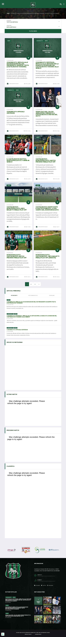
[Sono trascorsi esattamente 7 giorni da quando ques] (47, 601)
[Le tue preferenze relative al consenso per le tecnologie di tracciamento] (2, 634)
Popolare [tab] (51, 295)
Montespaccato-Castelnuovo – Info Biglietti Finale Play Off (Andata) (47, 256)
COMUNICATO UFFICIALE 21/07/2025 (15, 112)
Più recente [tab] (14, 295)
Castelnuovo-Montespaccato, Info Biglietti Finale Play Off (17, 208)
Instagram (50, 585)
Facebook (38, 585)
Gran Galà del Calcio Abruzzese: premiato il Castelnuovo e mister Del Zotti (46, 114)
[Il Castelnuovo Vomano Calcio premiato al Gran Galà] (38, 610)
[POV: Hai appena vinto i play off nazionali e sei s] (38, 619)
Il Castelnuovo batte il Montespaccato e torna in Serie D (18, 160)
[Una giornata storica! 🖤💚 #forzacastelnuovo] (56, 619)
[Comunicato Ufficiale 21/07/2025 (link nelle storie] (38, 601)
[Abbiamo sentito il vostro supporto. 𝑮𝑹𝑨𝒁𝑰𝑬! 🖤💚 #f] (56, 610)
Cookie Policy (38, 634)
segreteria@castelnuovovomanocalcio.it (46, 576)
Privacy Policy (28, 634)
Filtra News (33, 31)
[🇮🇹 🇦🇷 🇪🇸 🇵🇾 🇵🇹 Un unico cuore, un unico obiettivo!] (47, 610)
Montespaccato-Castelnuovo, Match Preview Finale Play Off (16, 256)
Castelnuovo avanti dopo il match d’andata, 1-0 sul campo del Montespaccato (47, 208)
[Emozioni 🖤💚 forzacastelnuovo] (47, 619)
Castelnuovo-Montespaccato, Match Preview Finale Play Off (45, 160)
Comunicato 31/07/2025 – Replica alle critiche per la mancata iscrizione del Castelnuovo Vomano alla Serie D (47, 65)
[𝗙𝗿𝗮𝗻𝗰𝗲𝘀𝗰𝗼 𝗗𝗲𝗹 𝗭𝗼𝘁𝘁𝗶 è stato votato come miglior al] (56, 601)
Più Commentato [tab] (33, 295)
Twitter (44, 585)
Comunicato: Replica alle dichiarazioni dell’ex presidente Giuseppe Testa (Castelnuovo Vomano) (18, 64)
